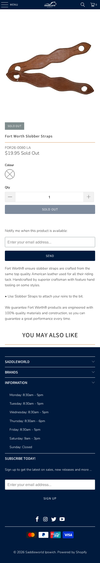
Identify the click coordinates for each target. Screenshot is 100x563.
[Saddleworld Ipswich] (50, 4)
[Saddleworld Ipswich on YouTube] (62, 520)
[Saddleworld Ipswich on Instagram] (45, 520)
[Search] (82, 4)
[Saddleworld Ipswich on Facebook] (37, 520)
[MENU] (2, 4)
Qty (7, 187)
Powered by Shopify (72, 552)
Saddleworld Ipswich (40, 552)
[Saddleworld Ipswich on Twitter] (53, 520)
